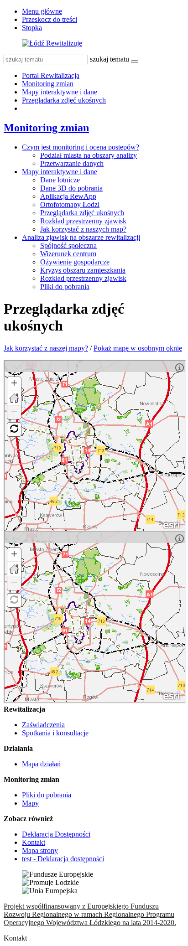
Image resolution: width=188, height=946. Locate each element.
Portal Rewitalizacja (50, 75)
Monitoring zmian (47, 84)
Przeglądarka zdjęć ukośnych (64, 100)
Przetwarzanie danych (72, 163)
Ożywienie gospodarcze (75, 262)
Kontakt (33, 842)
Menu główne (42, 11)
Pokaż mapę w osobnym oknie (138, 348)
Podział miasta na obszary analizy (88, 155)
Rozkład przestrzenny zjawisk (83, 221)
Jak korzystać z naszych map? (83, 229)
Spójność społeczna (68, 245)
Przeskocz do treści (49, 19)
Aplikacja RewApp (68, 196)
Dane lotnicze (60, 180)
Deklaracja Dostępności (56, 834)
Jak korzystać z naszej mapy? (46, 348)
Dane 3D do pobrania (71, 188)
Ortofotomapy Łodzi (69, 204)
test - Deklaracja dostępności (63, 859)
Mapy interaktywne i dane (59, 92)
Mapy (30, 803)
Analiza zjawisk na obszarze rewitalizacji (81, 237)
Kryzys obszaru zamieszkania (82, 270)
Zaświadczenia (43, 725)
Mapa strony (40, 850)
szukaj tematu (109, 59)
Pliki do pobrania (64, 286)
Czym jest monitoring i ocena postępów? (80, 147)
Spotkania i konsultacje (55, 733)
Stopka (32, 27)
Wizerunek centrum (68, 254)
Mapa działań (41, 764)
